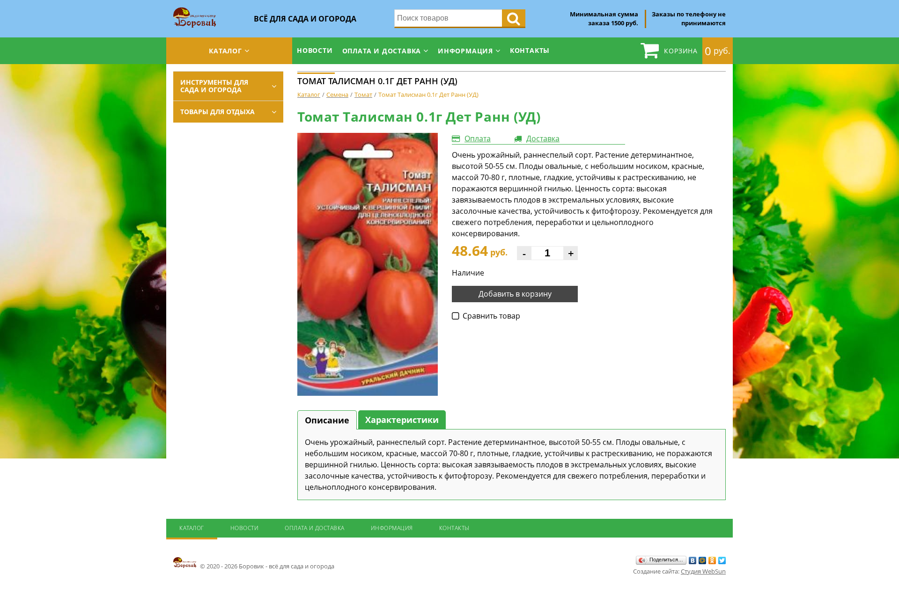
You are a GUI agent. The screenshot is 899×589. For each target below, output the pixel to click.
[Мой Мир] (702, 560)
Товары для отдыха (217, 111)
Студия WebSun (703, 571)
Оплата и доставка (381, 50)
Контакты (530, 50)
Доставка (543, 138)
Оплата (477, 138)
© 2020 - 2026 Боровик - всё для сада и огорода (266, 566)
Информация (465, 50)
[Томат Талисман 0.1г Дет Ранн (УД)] (367, 264)
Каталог (225, 50)
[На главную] (194, 10)
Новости (315, 50)
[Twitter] (722, 560)
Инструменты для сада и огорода (214, 86)
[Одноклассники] (712, 560)
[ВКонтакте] (693, 560)
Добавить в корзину (515, 294)
